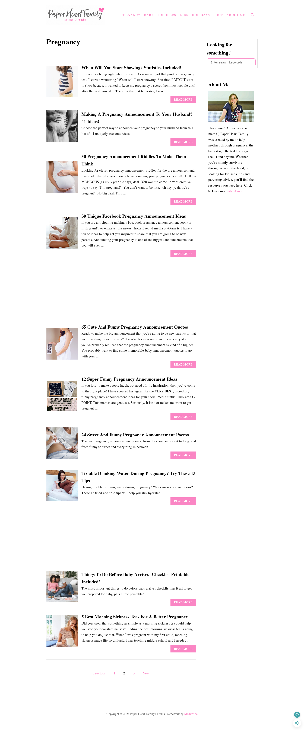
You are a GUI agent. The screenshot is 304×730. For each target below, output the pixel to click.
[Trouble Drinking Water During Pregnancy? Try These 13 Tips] (62, 487)
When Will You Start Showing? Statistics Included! (131, 67)
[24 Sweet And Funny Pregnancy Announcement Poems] (62, 444)
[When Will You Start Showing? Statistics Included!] (62, 83)
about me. (235, 190)
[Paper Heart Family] (77, 15)
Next (146, 673)
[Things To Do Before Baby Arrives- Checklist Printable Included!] (62, 588)
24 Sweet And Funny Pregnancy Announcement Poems (135, 434)
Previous (99, 673)
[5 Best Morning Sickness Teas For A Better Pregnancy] (62, 632)
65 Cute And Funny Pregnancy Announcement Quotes (134, 327)
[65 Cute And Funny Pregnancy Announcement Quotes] (62, 345)
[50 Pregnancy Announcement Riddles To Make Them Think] (62, 178)
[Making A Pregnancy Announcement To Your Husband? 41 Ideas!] (62, 127)
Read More (185, 100)
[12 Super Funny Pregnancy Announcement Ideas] (62, 397)
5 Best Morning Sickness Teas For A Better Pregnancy (134, 616)
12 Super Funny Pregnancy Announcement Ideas (129, 379)
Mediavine (191, 714)
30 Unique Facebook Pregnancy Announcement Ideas (133, 216)
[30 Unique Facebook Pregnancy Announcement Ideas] (62, 234)
